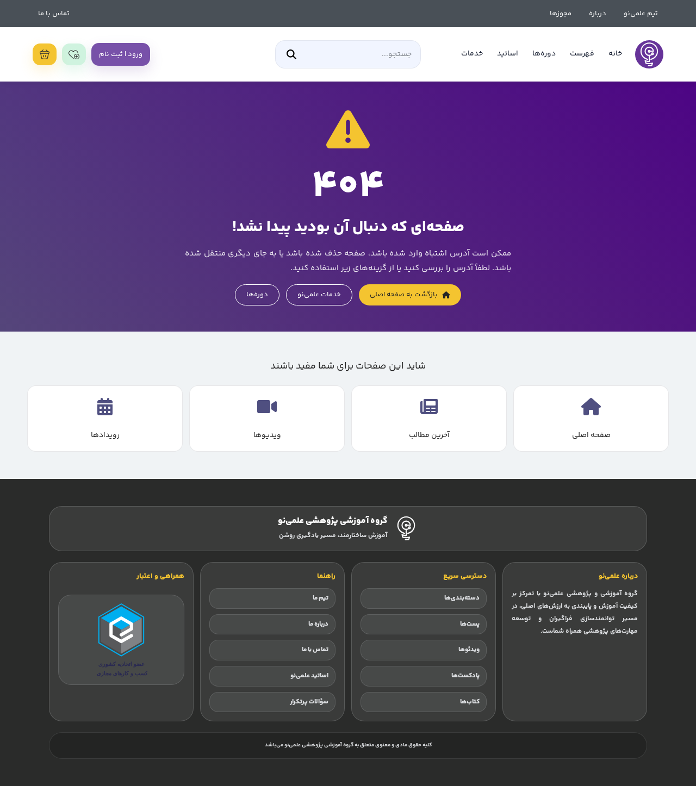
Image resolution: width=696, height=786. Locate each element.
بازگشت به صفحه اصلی (404, 294)
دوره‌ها (544, 54)
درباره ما (318, 624)
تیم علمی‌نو (641, 13)
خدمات (472, 54)
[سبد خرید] (45, 54)
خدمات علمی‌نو (319, 294)
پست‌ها (470, 624)
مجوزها (560, 13)
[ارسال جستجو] (291, 54)
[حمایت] (74, 54)
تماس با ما (54, 13)
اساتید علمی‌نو (309, 676)
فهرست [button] (582, 54)
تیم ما (320, 598)
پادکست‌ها (465, 676)
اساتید (507, 54)
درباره (597, 13)
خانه (615, 54)
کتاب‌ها (470, 702)
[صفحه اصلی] (649, 54)
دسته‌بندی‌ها (462, 598)
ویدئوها (469, 650)
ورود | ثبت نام (120, 54)
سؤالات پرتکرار (309, 702)
